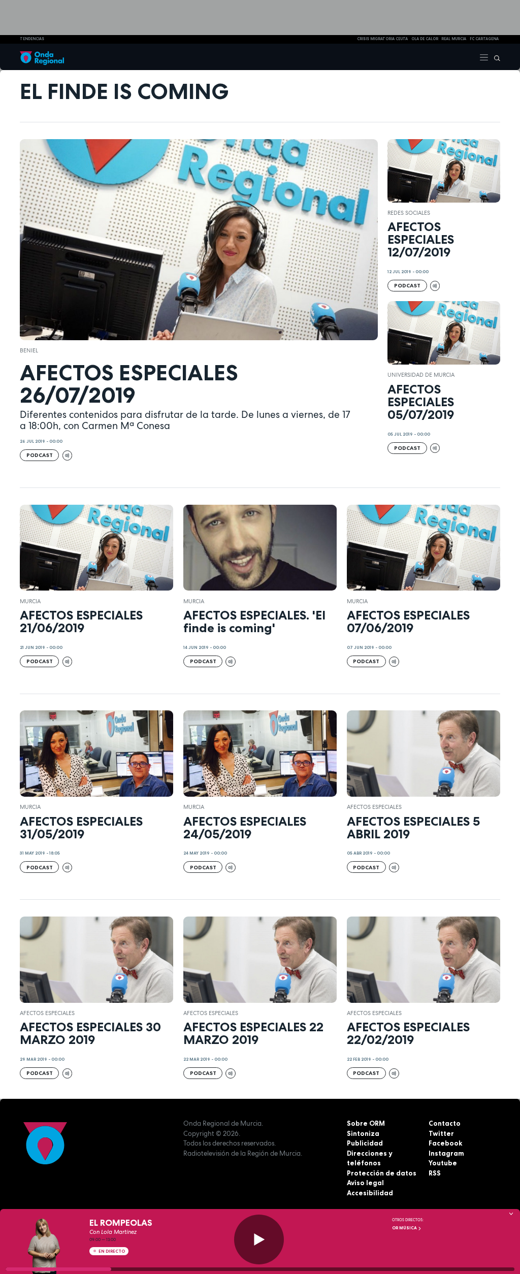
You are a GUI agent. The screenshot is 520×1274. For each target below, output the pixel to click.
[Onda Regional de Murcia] (42, 57)
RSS (435, 1173)
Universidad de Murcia (420, 374)
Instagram (446, 1153)
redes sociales (408, 212)
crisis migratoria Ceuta (382, 39)
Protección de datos (381, 1173)
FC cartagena (484, 39)
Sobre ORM (366, 1123)
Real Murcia (453, 39)
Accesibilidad (370, 1193)
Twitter (441, 1133)
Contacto (445, 1123)
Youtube (443, 1163)
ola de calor (424, 39)
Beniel (29, 350)
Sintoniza (363, 1133)
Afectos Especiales (374, 806)
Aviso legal (365, 1183)
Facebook (445, 1143)
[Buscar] (494, 57)
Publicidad (365, 1143)
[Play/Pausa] (259, 1239)
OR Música (405, 1227)
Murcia (30, 601)
